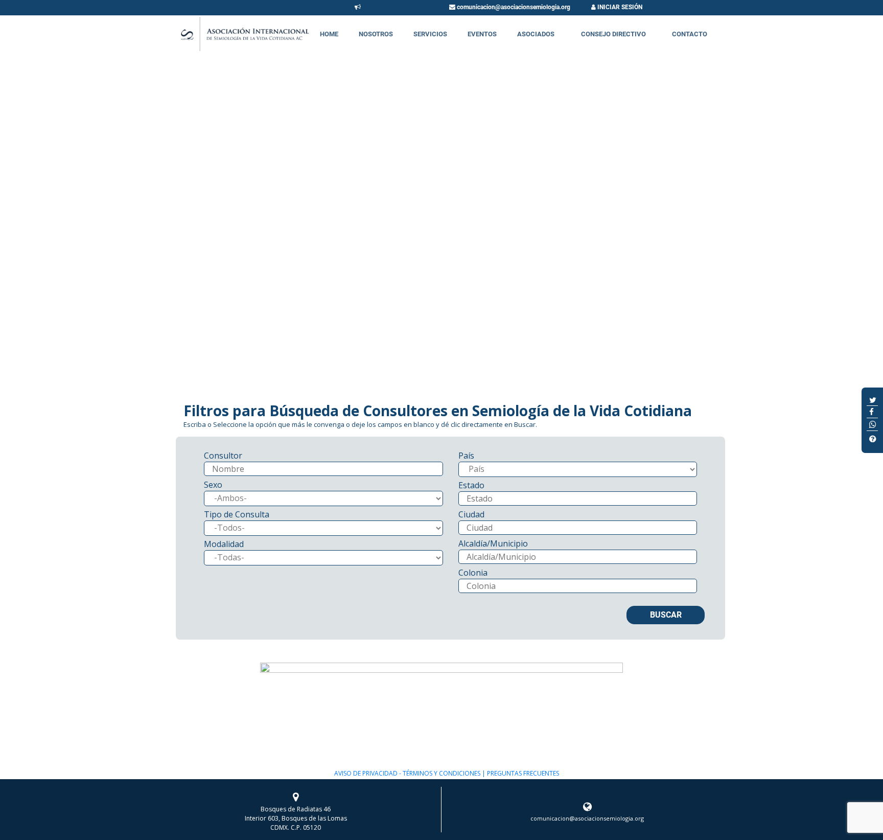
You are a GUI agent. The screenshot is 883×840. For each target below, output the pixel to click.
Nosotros (376, 34)
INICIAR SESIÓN (619, 7)
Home (329, 34)
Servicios (430, 34)
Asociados (535, 34)
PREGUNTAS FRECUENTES (522, 773)
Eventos (482, 34)
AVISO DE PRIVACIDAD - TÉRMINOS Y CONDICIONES (407, 773)
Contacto (689, 34)
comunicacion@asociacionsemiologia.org (512, 7)
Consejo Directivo (613, 34)
